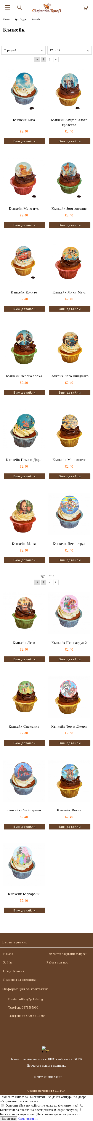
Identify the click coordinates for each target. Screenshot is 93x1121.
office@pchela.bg (31, 999)
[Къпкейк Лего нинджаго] (69, 346)
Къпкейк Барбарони (24, 894)
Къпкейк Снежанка (24, 726)
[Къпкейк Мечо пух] (24, 178)
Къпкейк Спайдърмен (23, 810)
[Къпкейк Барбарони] (24, 864)
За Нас (7, 962)
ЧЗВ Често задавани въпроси (67, 953)
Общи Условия (13, 971)
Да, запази (9, 1118)
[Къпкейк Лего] (24, 613)
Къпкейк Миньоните (69, 460)
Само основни (28, 1118)
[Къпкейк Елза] (24, 90)
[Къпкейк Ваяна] (69, 780)
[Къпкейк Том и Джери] (69, 697)
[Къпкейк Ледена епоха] (24, 346)
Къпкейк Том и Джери (69, 726)
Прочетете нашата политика (46, 1065)
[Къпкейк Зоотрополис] (69, 178)
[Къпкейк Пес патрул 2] (69, 613)
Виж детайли (24, 141)
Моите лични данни (48, 1076)
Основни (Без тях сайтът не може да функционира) (42, 1105)
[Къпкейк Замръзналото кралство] (69, 90)
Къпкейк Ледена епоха (24, 376)
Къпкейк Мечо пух (24, 208)
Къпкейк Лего (24, 643)
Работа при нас (57, 962)
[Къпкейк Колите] (24, 262)
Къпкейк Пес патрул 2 (69, 643)
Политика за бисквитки (20, 979)
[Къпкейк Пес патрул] (69, 514)
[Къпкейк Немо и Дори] (24, 430)
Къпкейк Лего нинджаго (69, 376)
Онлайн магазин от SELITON (46, 1090)
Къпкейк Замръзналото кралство (69, 122)
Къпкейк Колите (24, 292)
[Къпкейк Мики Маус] (69, 262)
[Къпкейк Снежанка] (24, 697)
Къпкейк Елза (24, 120)
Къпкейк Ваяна (69, 810)
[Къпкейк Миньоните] (69, 430)
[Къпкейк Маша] (24, 514)
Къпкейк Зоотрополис (69, 208)
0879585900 (30, 1007)
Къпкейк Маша (24, 544)
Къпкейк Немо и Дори (24, 460)
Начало (8, 953)
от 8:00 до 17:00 (33, 1015)
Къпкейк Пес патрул (69, 544)
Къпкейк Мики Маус (69, 292)
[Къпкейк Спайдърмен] (24, 780)
